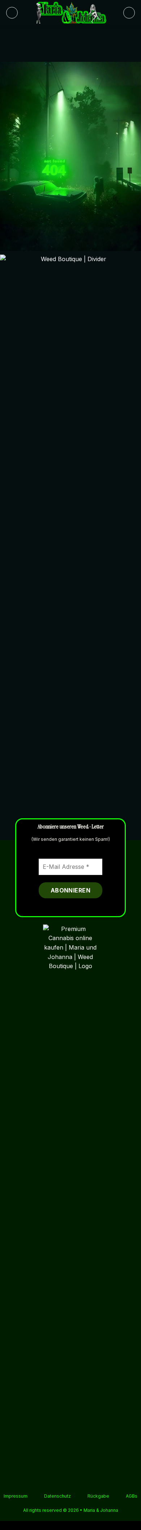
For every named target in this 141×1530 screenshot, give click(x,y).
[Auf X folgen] (66, 1480)
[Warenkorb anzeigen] (129, 13)
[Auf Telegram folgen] (84, 1480)
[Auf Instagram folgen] (57, 1480)
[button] (12, 13)
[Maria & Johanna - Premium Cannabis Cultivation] (70, 13)
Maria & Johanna (101, 1510)
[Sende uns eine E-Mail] (75, 1480)
